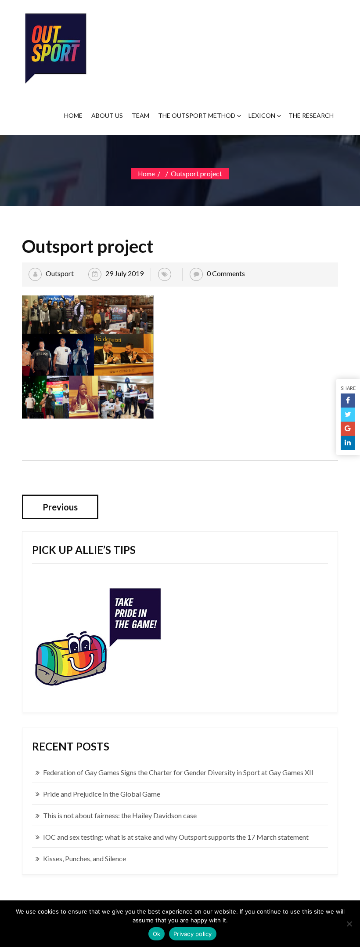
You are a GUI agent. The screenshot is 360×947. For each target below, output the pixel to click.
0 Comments (226, 273)
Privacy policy (192, 933)
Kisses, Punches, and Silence (84, 858)
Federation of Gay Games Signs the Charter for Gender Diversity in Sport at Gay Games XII (178, 772)
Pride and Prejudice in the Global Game (101, 794)
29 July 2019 (124, 273)
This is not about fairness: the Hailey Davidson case (120, 815)
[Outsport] (55, 46)
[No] (349, 923)
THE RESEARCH (311, 115)
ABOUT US (107, 115)
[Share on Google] (348, 429)
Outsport (60, 273)
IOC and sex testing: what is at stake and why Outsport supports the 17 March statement (176, 837)
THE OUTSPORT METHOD (196, 115)
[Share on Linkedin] (348, 443)
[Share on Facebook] (348, 400)
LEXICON (261, 115)
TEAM (140, 115)
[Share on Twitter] (348, 415)
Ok (157, 933)
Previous (60, 507)
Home (146, 174)
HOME (73, 115)
